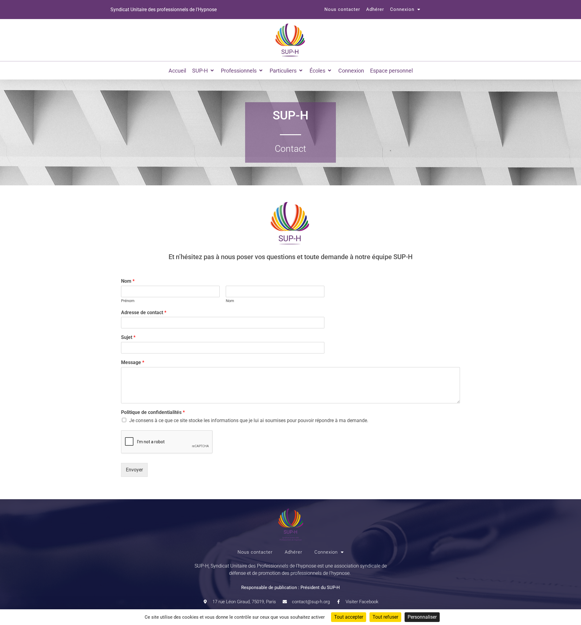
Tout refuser (385, 617)
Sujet (128, 337)
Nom (128, 281)
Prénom (127, 300)
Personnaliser (422, 617)
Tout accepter (348, 617)
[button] (203, 70)
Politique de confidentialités (153, 412)
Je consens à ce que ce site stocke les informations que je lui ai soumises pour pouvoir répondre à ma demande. (248, 420)
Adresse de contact (143, 312)
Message (132, 362)
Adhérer (375, 9)
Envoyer (134, 470)
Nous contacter (342, 9)
